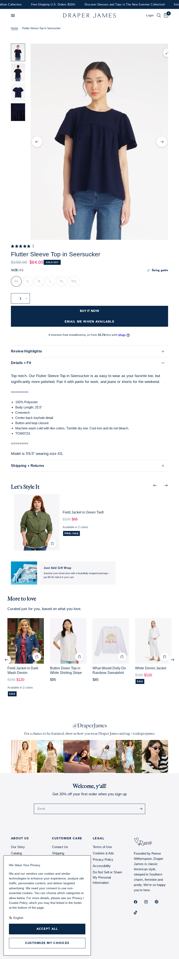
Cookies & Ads (103, 853)
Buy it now (89, 311)
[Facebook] (138, 902)
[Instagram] (149, 902)
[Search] (158, 15)
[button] (13, 15)
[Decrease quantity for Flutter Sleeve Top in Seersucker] (14, 298)
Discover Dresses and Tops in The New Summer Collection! (114, 4)
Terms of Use (102, 847)
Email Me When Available (89, 321)
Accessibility (102, 866)
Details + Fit (21, 363)
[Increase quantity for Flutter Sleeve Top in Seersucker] (26, 298)
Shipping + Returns (27, 466)
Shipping (58, 853)
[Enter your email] (140, 809)
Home (14, 28)
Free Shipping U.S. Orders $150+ (42, 4)
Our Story (18, 847)
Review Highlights (26, 351)
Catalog (16, 853)
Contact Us (60, 847)
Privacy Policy (103, 859)
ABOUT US (20, 838)
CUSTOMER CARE (67, 838)
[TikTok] (138, 912)
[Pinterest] (159, 902)
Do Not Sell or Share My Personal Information (107, 877)
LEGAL (98, 838)
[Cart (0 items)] (165, 15)
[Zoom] (167, 53)
